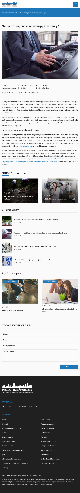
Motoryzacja (45, 433)
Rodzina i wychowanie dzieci (13, 450)
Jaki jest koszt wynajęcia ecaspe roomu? (59, 199)
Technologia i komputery (50, 459)
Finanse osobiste (47, 424)
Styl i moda (45, 454)
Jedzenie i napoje (47, 428)
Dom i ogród (45, 420)
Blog (4, 407)
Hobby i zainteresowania (11, 428)
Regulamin (32, 407)
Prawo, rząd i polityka (10, 441)
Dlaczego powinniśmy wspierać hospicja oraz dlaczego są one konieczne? (41, 233)
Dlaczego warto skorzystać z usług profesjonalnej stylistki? (35, 246)
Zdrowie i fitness (47, 463)
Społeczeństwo (46, 450)
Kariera (4, 433)
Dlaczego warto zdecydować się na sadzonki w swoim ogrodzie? (37, 219)
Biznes (4, 420)
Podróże (44, 437)
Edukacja (5, 424)
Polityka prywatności (16, 407)
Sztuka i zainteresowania (11, 459)
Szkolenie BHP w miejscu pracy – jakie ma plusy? (32, 260)
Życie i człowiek (42, 88)
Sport (4, 454)
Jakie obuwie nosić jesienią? (13, 310)
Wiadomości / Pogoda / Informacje (15, 463)
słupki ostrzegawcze (25, 146)
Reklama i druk (7, 446)
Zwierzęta (5, 467)
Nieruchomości (7, 437)
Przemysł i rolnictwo (49, 441)
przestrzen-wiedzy (9, 88)
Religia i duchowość (48, 446)
